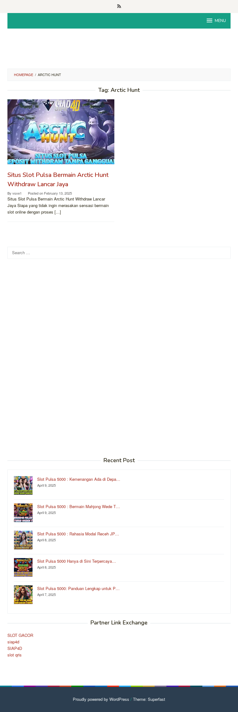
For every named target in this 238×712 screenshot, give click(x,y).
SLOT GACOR (20, 635)
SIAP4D (14, 648)
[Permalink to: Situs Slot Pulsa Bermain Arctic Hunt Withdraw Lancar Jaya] (60, 131)
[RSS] (119, 6)
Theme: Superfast (149, 699)
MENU (220, 21)
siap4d (13, 642)
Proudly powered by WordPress (101, 699)
